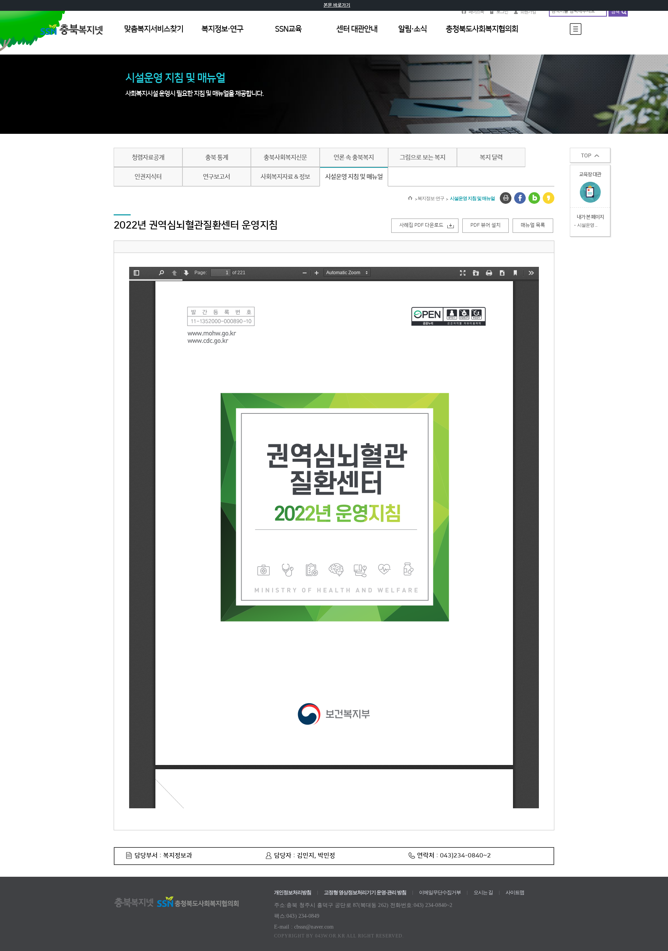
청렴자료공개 (148, 157)
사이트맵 (515, 892)
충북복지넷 (75, 38)
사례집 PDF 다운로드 (421, 225)
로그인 (502, 11)
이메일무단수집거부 (440, 892)
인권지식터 (148, 176)
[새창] (505, 198)
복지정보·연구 (431, 198)
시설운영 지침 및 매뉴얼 (354, 176)
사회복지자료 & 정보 (285, 176)
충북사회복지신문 (285, 157)
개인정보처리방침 (292, 892)
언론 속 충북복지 (354, 157)
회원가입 (528, 11)
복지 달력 (491, 157)
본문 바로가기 (337, 5)
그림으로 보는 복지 (422, 157)
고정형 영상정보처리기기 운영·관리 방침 (365, 892)
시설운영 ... (587, 225)
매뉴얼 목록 (533, 225)
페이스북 (476, 11)
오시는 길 (483, 892)
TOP (586, 156)
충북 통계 (216, 157)
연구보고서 (216, 176)
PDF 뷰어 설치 (485, 225)
